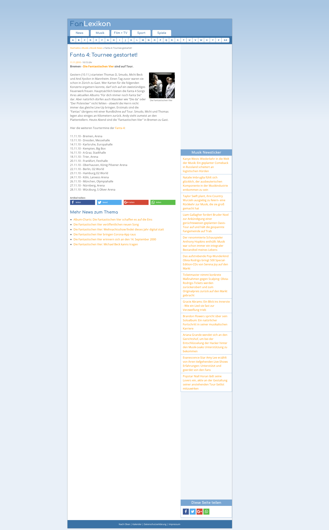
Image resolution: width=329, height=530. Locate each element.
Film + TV (120, 33)
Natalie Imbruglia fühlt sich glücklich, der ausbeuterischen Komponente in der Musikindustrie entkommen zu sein (205, 184)
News (79, 33)
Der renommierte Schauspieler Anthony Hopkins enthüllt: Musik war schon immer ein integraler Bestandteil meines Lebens (204, 244)
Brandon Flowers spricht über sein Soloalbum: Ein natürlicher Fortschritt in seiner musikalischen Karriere (205, 322)
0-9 (225, 40)
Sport (141, 33)
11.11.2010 (75, 62)
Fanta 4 (120, 128)
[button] (82, 202)
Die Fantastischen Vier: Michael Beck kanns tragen (106, 244)
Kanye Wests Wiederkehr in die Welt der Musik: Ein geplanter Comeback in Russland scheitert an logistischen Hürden (206, 165)
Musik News (96, 47)
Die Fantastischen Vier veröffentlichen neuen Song (106, 224)
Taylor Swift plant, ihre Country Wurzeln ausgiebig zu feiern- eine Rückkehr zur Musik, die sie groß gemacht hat (204, 202)
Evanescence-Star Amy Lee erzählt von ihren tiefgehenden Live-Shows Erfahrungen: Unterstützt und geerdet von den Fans (205, 364)
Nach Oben (124, 524)
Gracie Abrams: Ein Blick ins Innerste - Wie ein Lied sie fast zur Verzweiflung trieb (206, 306)
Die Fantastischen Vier (98, 66)
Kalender (137, 524)
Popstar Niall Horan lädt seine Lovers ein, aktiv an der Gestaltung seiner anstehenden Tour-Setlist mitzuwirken (205, 382)
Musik (100, 33)
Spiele (161, 33)
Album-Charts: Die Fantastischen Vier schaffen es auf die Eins (113, 219)
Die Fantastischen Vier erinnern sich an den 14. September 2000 (115, 239)
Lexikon (90, 24)
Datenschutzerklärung (155, 524)
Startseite (75, 47)
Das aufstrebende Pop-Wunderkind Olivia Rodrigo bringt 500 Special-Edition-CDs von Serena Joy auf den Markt (206, 262)
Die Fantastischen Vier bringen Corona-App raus (105, 234)
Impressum (174, 524)
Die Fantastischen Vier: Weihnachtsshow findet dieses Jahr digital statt (119, 229)
